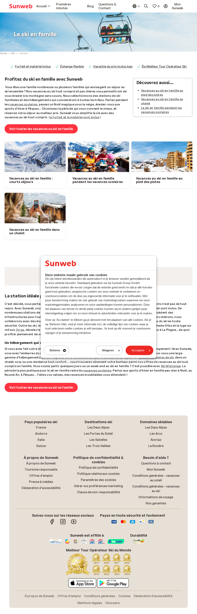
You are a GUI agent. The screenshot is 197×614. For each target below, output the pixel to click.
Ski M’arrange (171, 416)
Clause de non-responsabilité (98, 542)
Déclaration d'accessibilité (41, 538)
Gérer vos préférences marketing (98, 536)
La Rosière (156, 495)
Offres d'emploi (41, 525)
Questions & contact (156, 513)
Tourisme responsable (41, 519)
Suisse (41, 495)
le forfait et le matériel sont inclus (74, 117)
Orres (20, 379)
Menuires (82, 379)
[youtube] (74, 573)
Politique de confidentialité (98, 517)
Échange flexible (72, 66)
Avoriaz (155, 489)
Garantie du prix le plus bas (113, 66)
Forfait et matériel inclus (33, 66)
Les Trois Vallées (98, 495)
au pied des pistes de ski (156, 407)
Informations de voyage (156, 547)
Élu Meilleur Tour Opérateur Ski (164, 66)
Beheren (55, 350)
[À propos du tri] (191, 296)
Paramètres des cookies (98, 529)
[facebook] (52, 573)
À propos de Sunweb (41, 513)
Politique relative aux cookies (98, 523)
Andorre (41, 483)
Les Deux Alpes (98, 477)
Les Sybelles (98, 489)
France (41, 477)
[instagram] (63, 573)
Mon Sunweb (156, 519)
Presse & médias (41, 531)
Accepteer (138, 350)
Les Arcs (156, 483)
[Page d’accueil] (20, 6)
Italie (41, 489)
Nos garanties (156, 553)
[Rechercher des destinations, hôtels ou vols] (146, 6)
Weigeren (108, 350)
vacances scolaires (23, 104)
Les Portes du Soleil (98, 483)
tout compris (94, 358)
